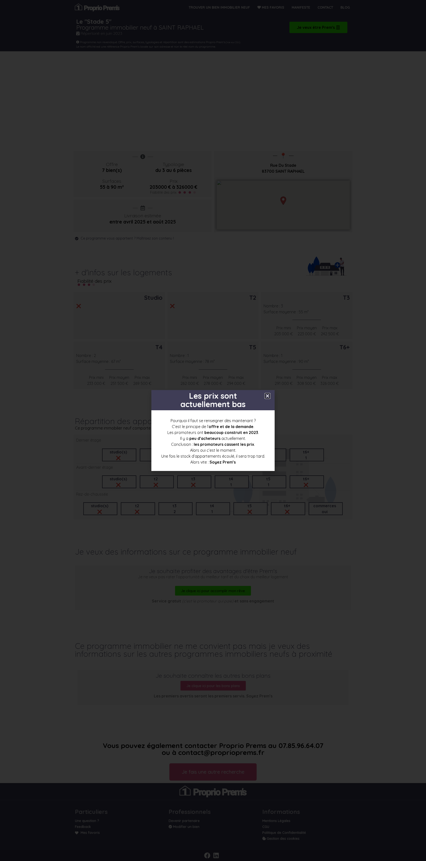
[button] (267, 396)
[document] (213, 430)
